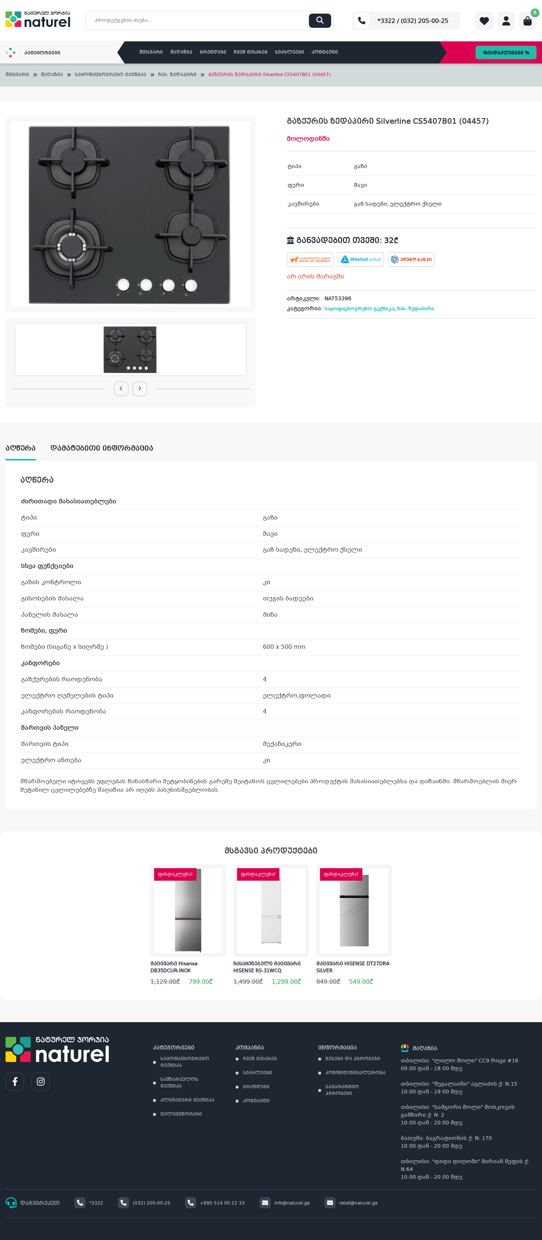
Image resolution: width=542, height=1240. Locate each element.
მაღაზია (181, 52)
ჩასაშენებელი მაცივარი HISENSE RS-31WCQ (266, 967)
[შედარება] (220, 922)
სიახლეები (289, 52)
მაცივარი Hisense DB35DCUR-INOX (174, 967)
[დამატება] (220, 876)
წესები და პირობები (353, 1059)
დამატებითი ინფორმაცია (102, 448)
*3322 (96, 1203)
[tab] (28, 449)
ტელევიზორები (181, 1114)
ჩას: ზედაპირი (177, 75)
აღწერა (21, 448)
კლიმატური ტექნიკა (187, 1100)
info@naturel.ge (292, 1203)
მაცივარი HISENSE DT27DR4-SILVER (353, 967)
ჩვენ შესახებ (251, 52)
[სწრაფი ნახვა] (219, 945)
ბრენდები (213, 52)
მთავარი (151, 52)
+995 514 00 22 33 (222, 1203)
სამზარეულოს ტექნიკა (179, 1083)
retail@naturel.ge (358, 1203)
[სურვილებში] (220, 899)
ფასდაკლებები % (506, 53)
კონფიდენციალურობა (356, 1073)
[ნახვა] (386, 899)
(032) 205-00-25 (151, 1203)
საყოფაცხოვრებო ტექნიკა (110, 75)
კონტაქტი (325, 52)
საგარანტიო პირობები (342, 1090)
